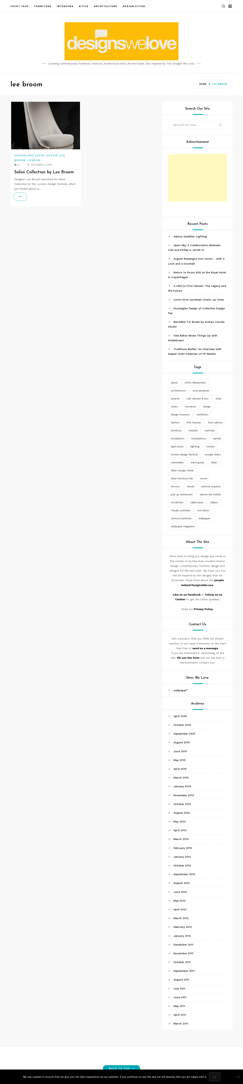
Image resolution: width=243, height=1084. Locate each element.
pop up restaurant (182, 494)
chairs (174, 406)
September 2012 (184, 874)
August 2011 (181, 979)
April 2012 (180, 909)
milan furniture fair (182, 478)
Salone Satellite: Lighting (190, 236)
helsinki (193, 430)
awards (175, 398)
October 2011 (182, 962)
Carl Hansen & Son (197, 398)
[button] (223, 6)
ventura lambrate (181, 518)
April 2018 (180, 716)
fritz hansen (194, 422)
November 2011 (183, 953)
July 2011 (179, 988)
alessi (174, 382)
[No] (238, 1077)
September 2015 (184, 733)
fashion (175, 422)
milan (214, 462)
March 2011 (181, 1023)
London (33, 160)
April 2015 (180, 768)
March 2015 (181, 777)
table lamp (196, 502)
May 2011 (179, 1006)
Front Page (19, 6)
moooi (203, 478)
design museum (180, 414)
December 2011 (183, 944)
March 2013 (181, 839)
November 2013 (184, 795)
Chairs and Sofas (29, 155)
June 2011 (180, 997)
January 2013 (182, 856)
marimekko (177, 462)
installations (198, 438)
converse (190, 406)
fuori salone (215, 422)
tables (214, 502)
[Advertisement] (197, 178)
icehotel (210, 430)
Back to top (119, 1068)
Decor (52, 155)
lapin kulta (177, 446)
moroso (175, 486)
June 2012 (180, 891)
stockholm (177, 502)
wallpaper (204, 518)
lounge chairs (213, 454)
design (207, 406)
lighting (195, 446)
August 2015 (182, 742)
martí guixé (197, 462)
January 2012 (182, 935)
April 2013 (180, 830)
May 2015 (179, 760)
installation (177, 438)
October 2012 (182, 865)
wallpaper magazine (183, 526)
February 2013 (183, 847)
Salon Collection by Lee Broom (44, 172)
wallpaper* (181, 690)
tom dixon (203, 510)
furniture (176, 430)
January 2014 (182, 786)
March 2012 (181, 918)
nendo (190, 486)
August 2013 (182, 812)
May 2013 (180, 821)
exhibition (202, 414)
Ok (214, 1076)
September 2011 (184, 970)
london (211, 446)
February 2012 (183, 926)
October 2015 (182, 724)
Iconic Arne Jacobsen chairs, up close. (199, 299)
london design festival (184, 454)
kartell (217, 438)
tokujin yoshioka (180, 510)
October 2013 (182, 804)
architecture (178, 390)
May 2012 (179, 900)
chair (218, 398)
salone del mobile (210, 494)
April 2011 (180, 1014)
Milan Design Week (182, 470)
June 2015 (180, 751)
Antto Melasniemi (195, 382)
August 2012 (182, 882)
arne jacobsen (201, 390)
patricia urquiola (211, 486)
